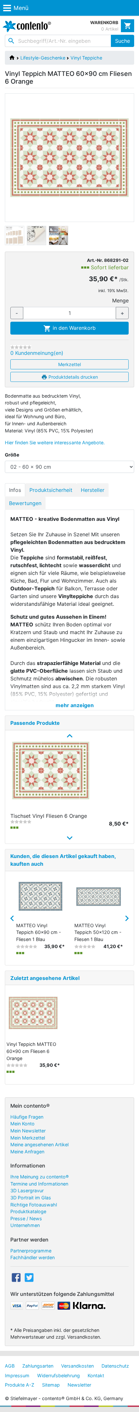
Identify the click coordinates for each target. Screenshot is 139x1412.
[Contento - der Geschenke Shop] (25, 26)
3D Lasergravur (27, 1190)
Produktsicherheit (50, 490)
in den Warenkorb (73, 328)
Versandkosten (77, 1366)
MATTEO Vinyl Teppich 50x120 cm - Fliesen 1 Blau (98, 932)
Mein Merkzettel (27, 1137)
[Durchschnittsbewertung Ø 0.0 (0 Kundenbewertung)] (20, 347)
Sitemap (51, 1385)
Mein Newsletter (28, 1130)
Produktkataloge (28, 1211)
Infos (15, 490)
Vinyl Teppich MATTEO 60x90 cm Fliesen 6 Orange (31, 1051)
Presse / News (26, 1218)
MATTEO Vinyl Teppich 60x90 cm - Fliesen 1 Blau (38, 932)
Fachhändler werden (32, 1257)
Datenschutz (115, 1366)
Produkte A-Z (19, 1385)
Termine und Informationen (39, 1183)
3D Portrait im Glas (30, 1197)
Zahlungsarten (37, 1366)
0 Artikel (109, 29)
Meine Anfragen (27, 1151)
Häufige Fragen (26, 1117)
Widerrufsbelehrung (58, 1375)
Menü (21, 8)
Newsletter (79, 1385)
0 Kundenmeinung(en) (36, 353)
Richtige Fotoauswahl (33, 1204)
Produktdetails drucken (72, 377)
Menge (120, 300)
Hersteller (92, 490)
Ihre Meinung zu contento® (39, 1176)
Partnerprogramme (30, 1250)
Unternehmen (25, 1225)
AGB (10, 1366)
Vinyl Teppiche (86, 57)
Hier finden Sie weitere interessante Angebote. (55, 442)
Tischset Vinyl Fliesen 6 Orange (48, 816)
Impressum (17, 1375)
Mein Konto (22, 1123)
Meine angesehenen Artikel (39, 1144)
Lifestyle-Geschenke (42, 57)
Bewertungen (25, 503)
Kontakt (96, 1375)
